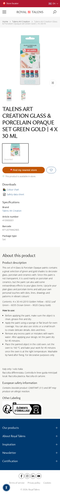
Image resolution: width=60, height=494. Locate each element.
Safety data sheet (15, 194)
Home (5, 22)
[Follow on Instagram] (27, 476)
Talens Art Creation (21, 22)
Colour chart (13, 189)
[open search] (55, 12)
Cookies (47, 482)
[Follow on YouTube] (38, 476)
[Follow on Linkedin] (33, 476)
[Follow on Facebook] (21, 476)
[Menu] (8, 12)
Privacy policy (34, 482)
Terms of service (16, 482)
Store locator (12, 3)
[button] (53, 3)
